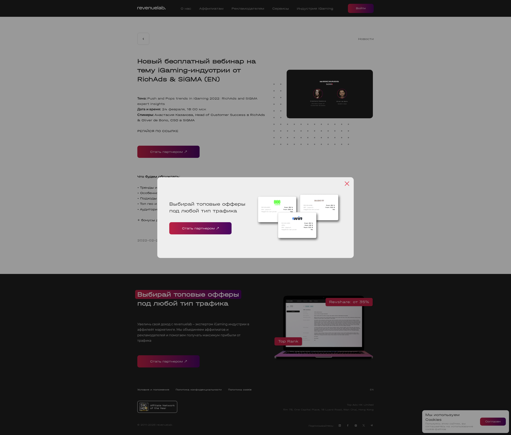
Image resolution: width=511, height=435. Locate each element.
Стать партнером (198, 228)
